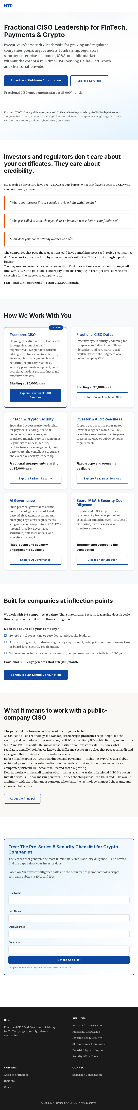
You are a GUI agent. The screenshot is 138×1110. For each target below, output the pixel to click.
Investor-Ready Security (87, 1037)
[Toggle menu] (130, 6)
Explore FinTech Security (35, 478)
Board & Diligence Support (88, 1050)
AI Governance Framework (88, 1044)
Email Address (16, 926)
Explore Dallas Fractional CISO (102, 397)
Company (14, 942)
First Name (14, 893)
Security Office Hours (85, 1056)
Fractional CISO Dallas (86, 1031)
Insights (9, 1080)
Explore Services (89, 80)
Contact (9, 1087)
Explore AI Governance (35, 559)
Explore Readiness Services (102, 478)
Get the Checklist (68, 959)
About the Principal (22, 798)
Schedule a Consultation (87, 1074)
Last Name (14, 911)
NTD (9, 5)
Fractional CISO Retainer (87, 1025)
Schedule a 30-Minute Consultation (36, 80)
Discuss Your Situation (102, 559)
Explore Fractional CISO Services (35, 395)
